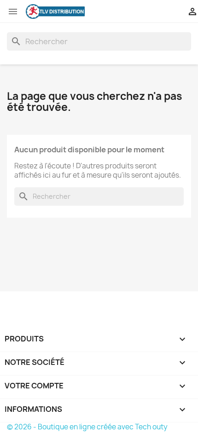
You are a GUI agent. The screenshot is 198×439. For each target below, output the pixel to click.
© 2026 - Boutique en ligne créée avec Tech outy (87, 427)
